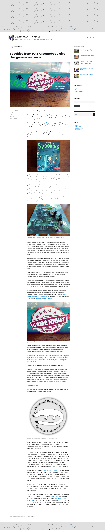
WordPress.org (78, 129)
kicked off (46, 179)
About (89, 37)
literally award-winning (52, 379)
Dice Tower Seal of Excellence (39, 296)
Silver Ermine (16, 114)
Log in (76, 125)
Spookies (12, 116)
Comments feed (79, 128)
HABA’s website (54, 496)
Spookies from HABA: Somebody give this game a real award (37, 55)
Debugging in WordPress (78, 29)
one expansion (51, 189)
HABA (11, 114)
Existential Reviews (27, 37)
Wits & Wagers (48, 298)
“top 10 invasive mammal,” (50, 470)
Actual (46, 381)
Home (83, 37)
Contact (95, 37)
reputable (50, 381)
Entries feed (78, 126)
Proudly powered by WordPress (27, 516)
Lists (76, 88)
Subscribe (77, 106)
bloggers (56, 381)
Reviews (18, 112)
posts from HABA (39, 351)
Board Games (13, 112)
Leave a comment (14, 118)
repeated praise (31, 191)
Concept (38, 298)
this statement (58, 351)
